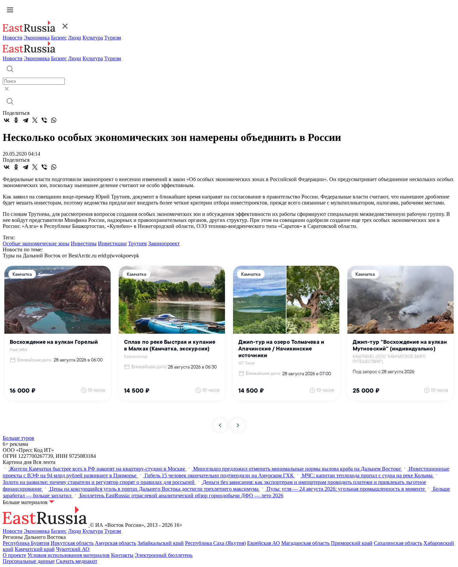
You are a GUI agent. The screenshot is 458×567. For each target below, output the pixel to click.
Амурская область (115, 543)
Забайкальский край (160, 543)
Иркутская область (72, 543)
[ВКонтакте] (7, 120)
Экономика (37, 37)
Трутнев (137, 243)
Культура (92, 37)
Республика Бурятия (26, 543)
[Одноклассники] (16, 120)
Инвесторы (84, 243)
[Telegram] (25, 120)
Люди (74, 37)
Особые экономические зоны (36, 243)
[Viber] (44, 120)
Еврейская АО (263, 543)
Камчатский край (35, 549)
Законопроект (164, 243)
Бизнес (59, 37)
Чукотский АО (73, 549)
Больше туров (18, 438)
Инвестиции (112, 243)
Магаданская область (305, 543)
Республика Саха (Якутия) (215, 543)
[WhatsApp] (54, 120)
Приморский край (352, 543)
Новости (12, 37)
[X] (35, 120)
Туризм (112, 37)
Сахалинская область (398, 543)
